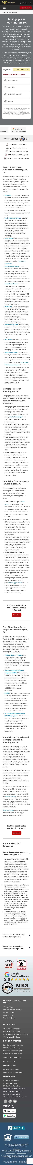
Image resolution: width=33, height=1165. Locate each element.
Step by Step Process (12, 1057)
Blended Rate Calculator (12, 1094)
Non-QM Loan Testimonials (13, 1072)
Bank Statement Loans (21, 1153)
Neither (10, 101)
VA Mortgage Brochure (11, 1037)
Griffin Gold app (10, 797)
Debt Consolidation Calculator (14, 1089)
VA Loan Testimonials (11, 1069)
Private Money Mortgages (12, 1053)
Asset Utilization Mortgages (13, 1050)
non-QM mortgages (16, 417)
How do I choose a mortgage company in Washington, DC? (13, 947)
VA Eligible (11, 87)
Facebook (10, 1101)
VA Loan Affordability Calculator (15, 1097)
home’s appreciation (15, 583)
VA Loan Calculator (10, 1083)
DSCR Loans (12, 1153)
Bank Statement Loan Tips (12, 1010)
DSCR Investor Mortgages (12, 1048)
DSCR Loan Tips (8, 1012)
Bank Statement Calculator (13, 1091)
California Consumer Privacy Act (21, 1162)
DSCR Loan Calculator (11, 1080)
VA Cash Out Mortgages (11, 1031)
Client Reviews (9, 1065)
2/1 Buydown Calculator (12, 1086)
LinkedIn (15, 1101)
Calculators (9, 1076)
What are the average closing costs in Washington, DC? (14, 935)
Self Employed (12, 80)
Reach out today (8, 810)
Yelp (5, 1101)
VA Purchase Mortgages (11, 1029)
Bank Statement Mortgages (13, 1045)
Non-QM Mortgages (12, 1041)
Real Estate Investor (14, 94)
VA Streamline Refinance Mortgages (16, 1034)
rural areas (25, 362)
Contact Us (16, 615)
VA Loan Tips (8, 1007)
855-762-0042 (26, 3)
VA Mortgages (9, 1025)
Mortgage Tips (8, 1015)
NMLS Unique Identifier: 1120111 (21, 1144)
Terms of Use (11, 1162)
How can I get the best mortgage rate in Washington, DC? (15, 853)
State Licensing (16, 1149)
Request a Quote (9, 1018)
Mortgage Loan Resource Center (14, 1002)
